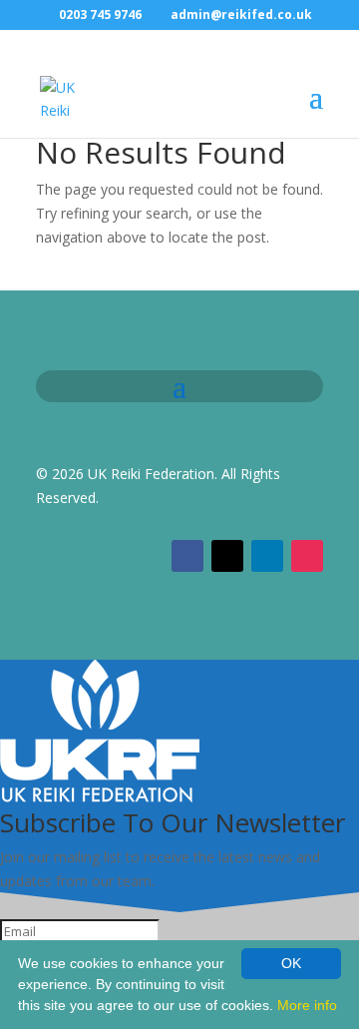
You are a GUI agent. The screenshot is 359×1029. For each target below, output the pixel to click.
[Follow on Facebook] (187, 556)
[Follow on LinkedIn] (267, 556)
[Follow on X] (227, 556)
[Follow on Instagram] (307, 556)
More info (307, 1005)
